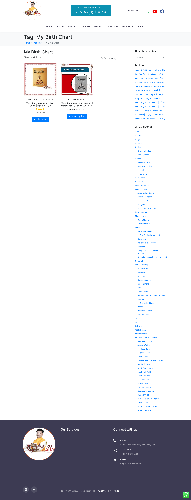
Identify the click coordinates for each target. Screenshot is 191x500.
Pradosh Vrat (143, 383)
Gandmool (141, 239)
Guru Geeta (140, 178)
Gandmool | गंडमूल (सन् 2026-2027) (149, 114)
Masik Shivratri (143, 376)
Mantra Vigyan (141, 216)
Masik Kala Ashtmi (145, 372)
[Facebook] (162, 11)
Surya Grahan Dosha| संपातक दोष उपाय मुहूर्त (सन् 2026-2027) (151, 86)
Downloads (112, 26)
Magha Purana (143, 364)
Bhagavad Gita (143, 162)
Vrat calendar (141, 333)
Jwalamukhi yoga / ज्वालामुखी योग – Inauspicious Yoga (151, 90)
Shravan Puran (143, 402)
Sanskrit (143, 174)
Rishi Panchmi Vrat (145, 387)
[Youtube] (155, 11)
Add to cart (41, 119)
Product (72, 26)
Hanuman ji (139, 181)
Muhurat (85, 26)
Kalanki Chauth (143, 353)
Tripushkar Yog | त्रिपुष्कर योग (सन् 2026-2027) (151, 94)
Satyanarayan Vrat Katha (148, 399)
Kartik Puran (142, 356)
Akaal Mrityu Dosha (145, 193)
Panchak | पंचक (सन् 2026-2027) (148, 110)
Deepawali (141, 276)
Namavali (139, 261)
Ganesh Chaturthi (144, 280)
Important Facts (142, 185)
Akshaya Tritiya (143, 268)
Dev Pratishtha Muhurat (150, 235)
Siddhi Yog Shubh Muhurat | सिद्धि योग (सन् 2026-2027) (151, 102)
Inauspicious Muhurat (146, 243)
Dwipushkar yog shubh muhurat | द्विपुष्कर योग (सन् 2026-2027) (151, 98)
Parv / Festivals (141, 265)
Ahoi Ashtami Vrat (144, 341)
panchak (141, 247)
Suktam (138, 326)
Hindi (142, 170)
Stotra (137, 318)
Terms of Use (101, 491)
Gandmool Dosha (144, 197)
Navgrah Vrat (143, 379)
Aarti (137, 132)
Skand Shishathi (144, 410)
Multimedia (127, 26)
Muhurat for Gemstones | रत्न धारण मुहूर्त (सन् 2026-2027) (151, 119)
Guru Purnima (143, 284)
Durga (137, 139)
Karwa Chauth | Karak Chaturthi (150, 360)
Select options (78, 116)
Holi (139, 287)
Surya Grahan (143, 155)
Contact (141, 26)
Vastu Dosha (140, 330)
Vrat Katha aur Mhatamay (146, 337)
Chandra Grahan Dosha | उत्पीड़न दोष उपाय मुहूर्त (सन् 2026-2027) (151, 82)
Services (60, 26)
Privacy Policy (114, 491)
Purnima (140, 307)
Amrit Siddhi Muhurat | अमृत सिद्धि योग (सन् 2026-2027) (151, 78)
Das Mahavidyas (147, 303)
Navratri (140, 299)
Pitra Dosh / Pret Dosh (146, 208)
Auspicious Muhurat (145, 231)
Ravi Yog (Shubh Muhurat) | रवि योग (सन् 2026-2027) (151, 74)
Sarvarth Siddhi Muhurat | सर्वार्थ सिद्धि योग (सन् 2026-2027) (151, 70)
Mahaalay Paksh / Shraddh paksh (151, 295)
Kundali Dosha (141, 189)
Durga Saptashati (144, 166)
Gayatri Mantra (143, 224)
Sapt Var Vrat (143, 395)
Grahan (138, 147)
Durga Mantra (143, 220)
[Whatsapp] (147, 11)
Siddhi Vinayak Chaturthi (147, 406)
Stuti (137, 322)
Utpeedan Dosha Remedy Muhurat (152, 257)
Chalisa (138, 135)
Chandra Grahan (144, 151)
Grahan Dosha (143, 201)
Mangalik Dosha (144, 204)
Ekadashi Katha (144, 349)
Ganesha (139, 143)
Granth (138, 159)
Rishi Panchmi (143, 314)
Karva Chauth (143, 291)
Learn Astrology (142, 212)
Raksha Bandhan (144, 311)
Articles (97, 26)
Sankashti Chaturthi (145, 391)
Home (49, 26)
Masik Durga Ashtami (146, 368)
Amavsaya (141, 272)
